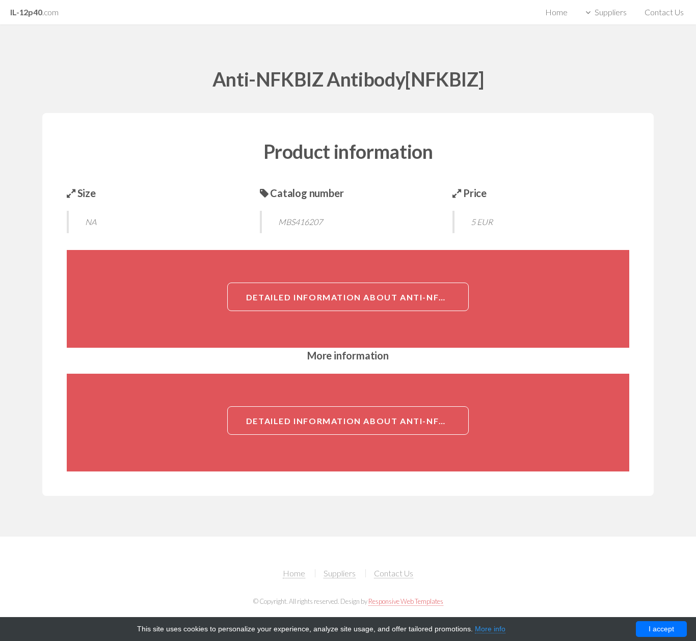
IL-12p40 (34, 12)
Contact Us (664, 12)
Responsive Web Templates (405, 601)
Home (556, 12)
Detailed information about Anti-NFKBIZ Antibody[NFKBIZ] (357, 297)
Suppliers (611, 12)
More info (490, 629)
